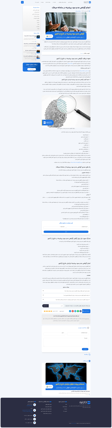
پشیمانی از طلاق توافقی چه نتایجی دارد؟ (30, 56)
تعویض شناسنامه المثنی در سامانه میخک (30, 43)
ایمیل (63, 332)
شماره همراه (62, 226)
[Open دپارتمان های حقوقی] (58, 2)
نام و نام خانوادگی (84, 226)
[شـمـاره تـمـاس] (34, 404)
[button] (81, 311)
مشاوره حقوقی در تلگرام (28, 419)
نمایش (82, 53)
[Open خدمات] (52, 2)
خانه (87, 14)
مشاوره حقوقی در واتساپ (28, 415)
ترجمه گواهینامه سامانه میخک (76, 162)
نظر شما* (85, 338)
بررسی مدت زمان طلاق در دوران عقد (30, 50)
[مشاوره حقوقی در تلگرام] (34, 419)
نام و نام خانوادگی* (84, 332)
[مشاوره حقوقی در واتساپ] (34, 415)
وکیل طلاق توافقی (48, 404)
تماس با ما (65, 411)
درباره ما (65, 409)
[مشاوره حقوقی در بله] (34, 422)
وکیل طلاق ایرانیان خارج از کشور (46, 409)
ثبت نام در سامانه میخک (84, 70)
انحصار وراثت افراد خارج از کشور (46, 411)
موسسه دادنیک (73, 423)
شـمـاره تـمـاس (29, 404)
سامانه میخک (78, 11)
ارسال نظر (85, 349)
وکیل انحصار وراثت (48, 406)
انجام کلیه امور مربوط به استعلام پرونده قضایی (30, 36)
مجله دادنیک (65, 406)
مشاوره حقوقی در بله (29, 422)
